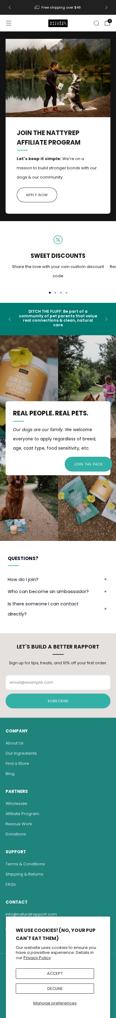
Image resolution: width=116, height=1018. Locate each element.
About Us (15, 743)
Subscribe (58, 701)
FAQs (11, 884)
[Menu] (9, 23)
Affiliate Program (22, 814)
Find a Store (17, 763)
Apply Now (37, 194)
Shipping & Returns (24, 874)
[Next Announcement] (106, 7)
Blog (10, 774)
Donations (16, 834)
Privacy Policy (37, 958)
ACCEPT (55, 973)
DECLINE (55, 988)
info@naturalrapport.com (31, 914)
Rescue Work (19, 824)
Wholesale (16, 803)
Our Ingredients (21, 753)
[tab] (50, 293)
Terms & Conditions (25, 864)
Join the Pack (88, 464)
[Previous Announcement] (9, 7)
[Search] (96, 23)
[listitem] (58, 7)
